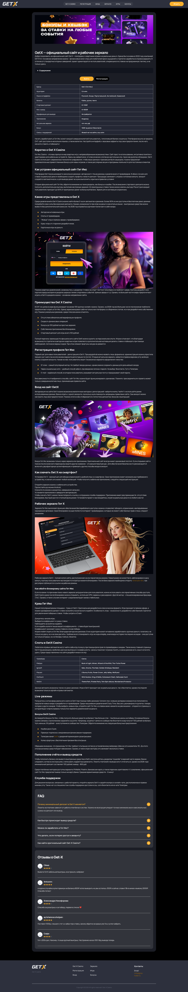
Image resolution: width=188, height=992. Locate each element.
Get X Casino (70, 4)
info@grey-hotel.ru (138, 974)
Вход (98, 4)
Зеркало (107, 4)
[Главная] (10, 4)
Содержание (45, 70)
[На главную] (50, 967)
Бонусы (128, 4)
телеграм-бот (138, 580)
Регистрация (85, 4)
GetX (56, 736)
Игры (118, 4)
